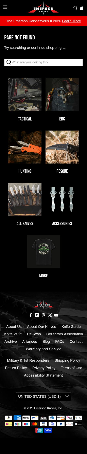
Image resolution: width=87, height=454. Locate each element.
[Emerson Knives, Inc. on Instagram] (37, 316)
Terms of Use (71, 367)
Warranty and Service (43, 349)
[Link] (62, 199)
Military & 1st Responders (28, 360)
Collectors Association (64, 334)
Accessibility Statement (43, 375)
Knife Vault (13, 334)
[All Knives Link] (24, 199)
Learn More (71, 21)
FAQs (59, 341)
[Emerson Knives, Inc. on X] (50, 316)
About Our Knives (41, 326)
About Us (14, 326)
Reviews (34, 334)
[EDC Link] (62, 94)
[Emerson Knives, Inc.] (43, 8)
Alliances (29, 341)
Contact (76, 341)
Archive (10, 341)
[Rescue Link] (62, 147)
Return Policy (16, 367)
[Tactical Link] (24, 94)
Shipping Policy (67, 360)
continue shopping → (48, 47)
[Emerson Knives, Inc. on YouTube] (56, 316)
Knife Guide (71, 326)
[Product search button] (10, 62)
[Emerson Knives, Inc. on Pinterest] (43, 316)
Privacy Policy (43, 367)
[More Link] (43, 251)
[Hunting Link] (24, 147)
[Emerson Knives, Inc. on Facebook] (31, 316)
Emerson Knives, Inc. (48, 408)
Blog (46, 341)
